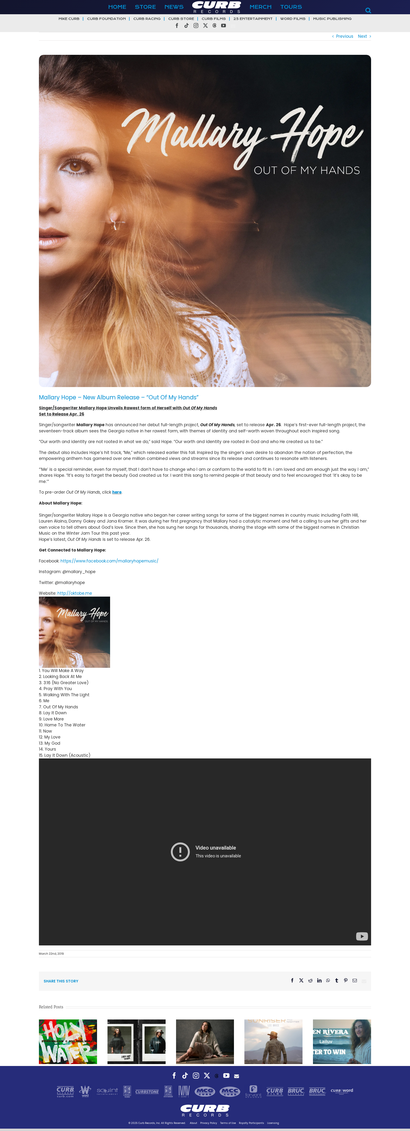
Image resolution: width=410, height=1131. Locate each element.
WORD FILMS (293, 19)
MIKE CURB (69, 19)
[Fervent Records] (254, 1091)
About (193, 1123)
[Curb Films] (275, 1091)
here (116, 492)
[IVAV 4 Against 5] (184, 1091)
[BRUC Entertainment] (318, 1091)
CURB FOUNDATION (106, 19)
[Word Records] (85, 1091)
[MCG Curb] (205, 1091)
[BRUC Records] (297, 1091)
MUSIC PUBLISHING (332, 19)
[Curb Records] (66, 1091)
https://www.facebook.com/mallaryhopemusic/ (109, 561)
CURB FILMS (214, 19)
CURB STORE (181, 19)
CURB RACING (147, 19)
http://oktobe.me (74, 593)
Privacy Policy (208, 1123)
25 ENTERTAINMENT (253, 19)
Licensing (273, 1123)
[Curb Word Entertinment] (342, 1091)
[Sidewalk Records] (127, 1091)
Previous (344, 36)
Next (362, 36)
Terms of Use (228, 1123)
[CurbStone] (147, 1091)
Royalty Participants (251, 1123)
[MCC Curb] (230, 1091)
